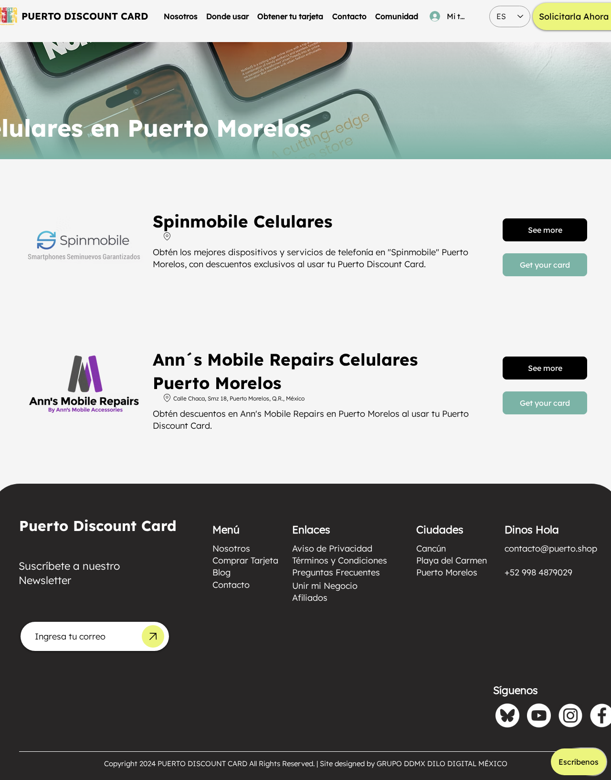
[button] (227, 16)
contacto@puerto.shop (551, 548)
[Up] (153, 636)
